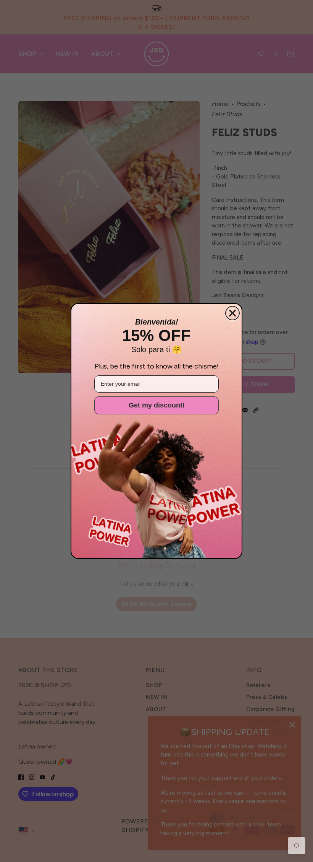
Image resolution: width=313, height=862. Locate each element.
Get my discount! (157, 405)
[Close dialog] (232, 313)
